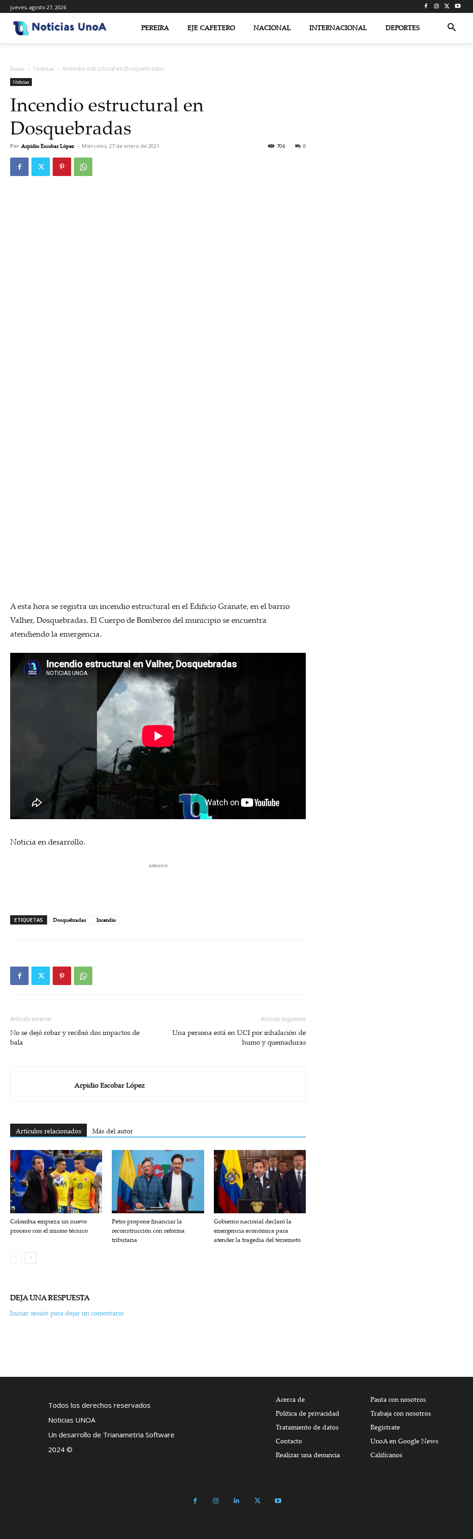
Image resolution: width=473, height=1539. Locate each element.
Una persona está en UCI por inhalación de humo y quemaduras (239, 1037)
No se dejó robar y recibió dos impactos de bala (74, 1037)
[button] (452, 28)
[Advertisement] (158, 884)
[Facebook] (426, 6)
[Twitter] (447, 6)
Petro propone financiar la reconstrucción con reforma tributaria (148, 1230)
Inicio (17, 69)
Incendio (106, 920)
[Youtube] (457, 6)
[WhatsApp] (83, 167)
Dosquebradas (69, 920)
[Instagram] (436, 6)
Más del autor (112, 1130)
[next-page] (30, 1258)
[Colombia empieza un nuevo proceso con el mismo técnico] (56, 1181)
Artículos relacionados (48, 1130)
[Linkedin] (237, 1501)
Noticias (43, 69)
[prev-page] (16, 1258)
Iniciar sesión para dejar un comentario (67, 1312)
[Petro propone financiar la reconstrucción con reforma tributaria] (158, 1181)
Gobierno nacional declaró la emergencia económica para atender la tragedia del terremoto (257, 1230)
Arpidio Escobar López (47, 146)
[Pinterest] (62, 167)
